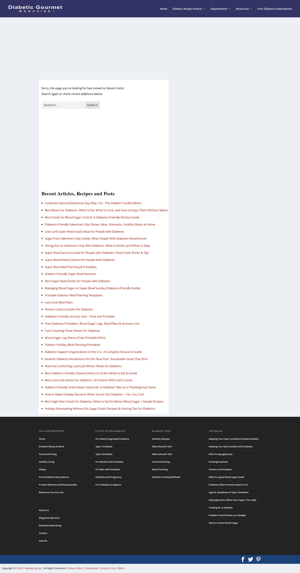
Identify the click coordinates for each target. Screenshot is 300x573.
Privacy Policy (75, 568)
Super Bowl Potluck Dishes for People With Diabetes (80, 260)
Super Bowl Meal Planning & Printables (71, 267)
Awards (43, 540)
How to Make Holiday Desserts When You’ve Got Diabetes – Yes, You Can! (94, 394)
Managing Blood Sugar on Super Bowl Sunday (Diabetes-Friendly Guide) (92, 288)
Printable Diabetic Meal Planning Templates (74, 295)
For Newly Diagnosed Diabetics (112, 438)
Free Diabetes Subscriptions (274, 8)
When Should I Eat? (162, 454)
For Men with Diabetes (107, 469)
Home (163, 8)
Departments (219, 8)
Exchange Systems (218, 461)
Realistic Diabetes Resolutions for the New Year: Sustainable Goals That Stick (96, 359)
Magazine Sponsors (49, 517)
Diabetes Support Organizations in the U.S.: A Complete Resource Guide (93, 352)
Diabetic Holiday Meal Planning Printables (72, 345)
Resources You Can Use (51, 492)
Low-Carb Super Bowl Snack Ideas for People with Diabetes (84, 231)
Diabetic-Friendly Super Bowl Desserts (70, 274)
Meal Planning (160, 469)
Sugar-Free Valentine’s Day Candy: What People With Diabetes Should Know (95, 238)
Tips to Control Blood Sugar (223, 522)
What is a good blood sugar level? (226, 477)
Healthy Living (46, 461)
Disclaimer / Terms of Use (100, 568)
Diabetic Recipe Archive (187, 8)
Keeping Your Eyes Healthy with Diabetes (231, 446)
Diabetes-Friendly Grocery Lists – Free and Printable (80, 316)
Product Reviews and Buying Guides (58, 484)
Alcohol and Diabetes (220, 469)
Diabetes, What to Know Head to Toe (228, 484)
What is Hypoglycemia (220, 454)
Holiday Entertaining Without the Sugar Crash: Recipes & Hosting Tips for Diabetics (100, 409)
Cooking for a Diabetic (221, 507)
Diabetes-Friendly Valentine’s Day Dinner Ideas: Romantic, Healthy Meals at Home (100, 224)
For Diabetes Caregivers (108, 484)
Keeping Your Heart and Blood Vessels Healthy (234, 438)
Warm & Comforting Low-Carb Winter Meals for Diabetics (83, 366)
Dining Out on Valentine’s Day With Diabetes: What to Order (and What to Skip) (97, 246)
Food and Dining (48, 454)
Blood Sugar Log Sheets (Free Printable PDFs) (75, 338)
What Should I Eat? (162, 446)
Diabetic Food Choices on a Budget (227, 515)
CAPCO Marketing (26, 568)
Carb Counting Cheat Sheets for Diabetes (72, 331)
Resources (242, 8)
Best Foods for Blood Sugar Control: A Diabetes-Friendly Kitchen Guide (92, 217)
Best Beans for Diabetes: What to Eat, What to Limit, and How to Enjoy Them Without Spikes (106, 210)
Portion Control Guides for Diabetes (69, 309)
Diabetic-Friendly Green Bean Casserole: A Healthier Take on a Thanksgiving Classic (100, 387)
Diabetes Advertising (50, 525)
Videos (42, 469)
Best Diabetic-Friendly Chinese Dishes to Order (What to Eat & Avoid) (91, 373)
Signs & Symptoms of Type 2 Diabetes (228, 492)
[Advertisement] (143, 48)
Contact (43, 533)
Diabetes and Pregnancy (108, 477)
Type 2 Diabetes (103, 454)
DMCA (121, 568)
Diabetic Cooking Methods (166, 477)
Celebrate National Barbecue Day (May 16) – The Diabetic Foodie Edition (93, 203)
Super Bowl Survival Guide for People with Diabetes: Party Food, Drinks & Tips (97, 253)
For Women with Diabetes (109, 461)
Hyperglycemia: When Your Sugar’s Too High (232, 499)
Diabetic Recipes (161, 438)
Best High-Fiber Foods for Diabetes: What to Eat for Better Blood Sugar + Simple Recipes (104, 401)
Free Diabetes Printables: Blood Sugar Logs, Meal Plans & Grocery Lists (92, 323)
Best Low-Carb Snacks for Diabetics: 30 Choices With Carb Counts (89, 380)
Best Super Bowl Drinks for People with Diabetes (77, 281)
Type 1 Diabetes (103, 446)
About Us (44, 510)
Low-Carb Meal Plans (59, 302)
